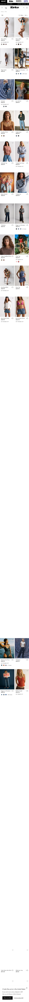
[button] (3, 1)
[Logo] (14, 8)
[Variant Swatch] (1, 44)
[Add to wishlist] (12, 18)
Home (2, 11)
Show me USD (7, 998)
